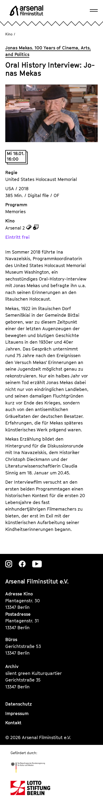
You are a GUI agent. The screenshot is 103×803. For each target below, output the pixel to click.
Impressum (17, 713)
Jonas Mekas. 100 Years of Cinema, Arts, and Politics (48, 51)
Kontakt (13, 722)
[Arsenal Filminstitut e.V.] (26, 10)
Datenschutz (18, 704)
